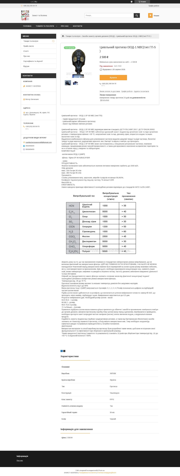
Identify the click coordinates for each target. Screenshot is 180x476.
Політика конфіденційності (106, 473)
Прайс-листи (28, 46)
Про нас (65, 26)
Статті (26, 51)
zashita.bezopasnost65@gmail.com (39, 142)
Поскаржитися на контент (87, 473)
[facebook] (62, 351)
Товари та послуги (45, 26)
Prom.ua (101, 470)
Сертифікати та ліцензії (33, 61)
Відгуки (26, 66)
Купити (113, 78)
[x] (64, 351)
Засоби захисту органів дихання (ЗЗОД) (98, 36)
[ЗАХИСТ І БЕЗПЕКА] (25, 20)
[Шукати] (137, 15)
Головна (27, 26)
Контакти (77, 26)
